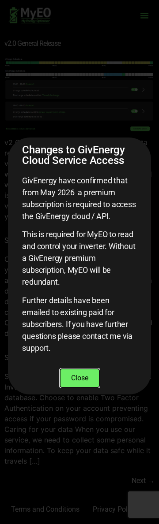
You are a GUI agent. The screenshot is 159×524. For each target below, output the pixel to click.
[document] (79, 262)
